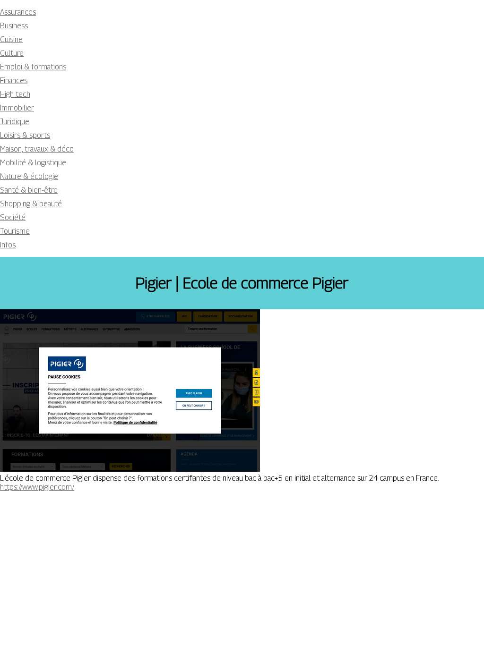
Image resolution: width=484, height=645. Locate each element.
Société (13, 217)
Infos (8, 244)
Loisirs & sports (25, 135)
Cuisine (11, 39)
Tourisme (15, 231)
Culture (12, 53)
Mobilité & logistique (33, 162)
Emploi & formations (33, 66)
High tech (15, 94)
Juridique (14, 121)
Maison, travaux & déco (37, 148)
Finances (13, 80)
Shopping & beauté (31, 203)
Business (14, 25)
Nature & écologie (29, 176)
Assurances (18, 12)
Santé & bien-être (29, 190)
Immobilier (17, 107)
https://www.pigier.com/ (37, 487)
